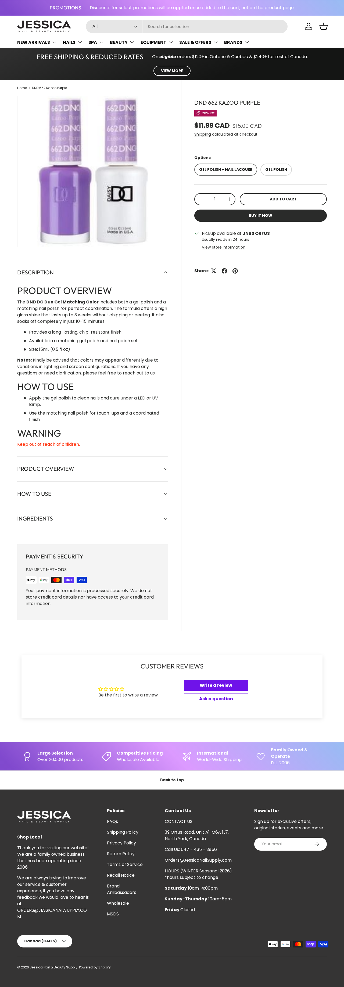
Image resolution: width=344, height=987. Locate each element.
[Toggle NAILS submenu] (80, 42)
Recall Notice (121, 875)
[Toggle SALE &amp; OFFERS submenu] (215, 42)
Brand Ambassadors (121, 889)
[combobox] (187, 26)
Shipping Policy (122, 832)
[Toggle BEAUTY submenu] (132, 42)
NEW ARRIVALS (33, 42)
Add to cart (283, 199)
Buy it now (260, 215)
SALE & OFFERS (195, 42)
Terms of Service (125, 864)
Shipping (202, 134)
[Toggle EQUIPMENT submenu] (170, 42)
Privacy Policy (121, 843)
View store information (223, 247)
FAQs (112, 821)
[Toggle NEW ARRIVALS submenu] (54, 42)
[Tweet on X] (213, 271)
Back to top (172, 780)
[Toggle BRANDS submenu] (246, 42)
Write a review (216, 685)
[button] (323, 26)
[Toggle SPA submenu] (101, 42)
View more (172, 70)
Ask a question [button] (216, 699)
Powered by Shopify (95, 967)
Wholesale (118, 903)
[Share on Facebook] (224, 271)
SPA (92, 42)
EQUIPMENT (153, 42)
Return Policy (121, 854)
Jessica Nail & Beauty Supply (53, 967)
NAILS (69, 42)
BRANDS (233, 42)
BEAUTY (119, 42)
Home (22, 88)
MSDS (113, 914)
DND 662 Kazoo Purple (49, 88)
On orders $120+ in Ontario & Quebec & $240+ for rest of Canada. (230, 57)
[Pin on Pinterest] (235, 271)
